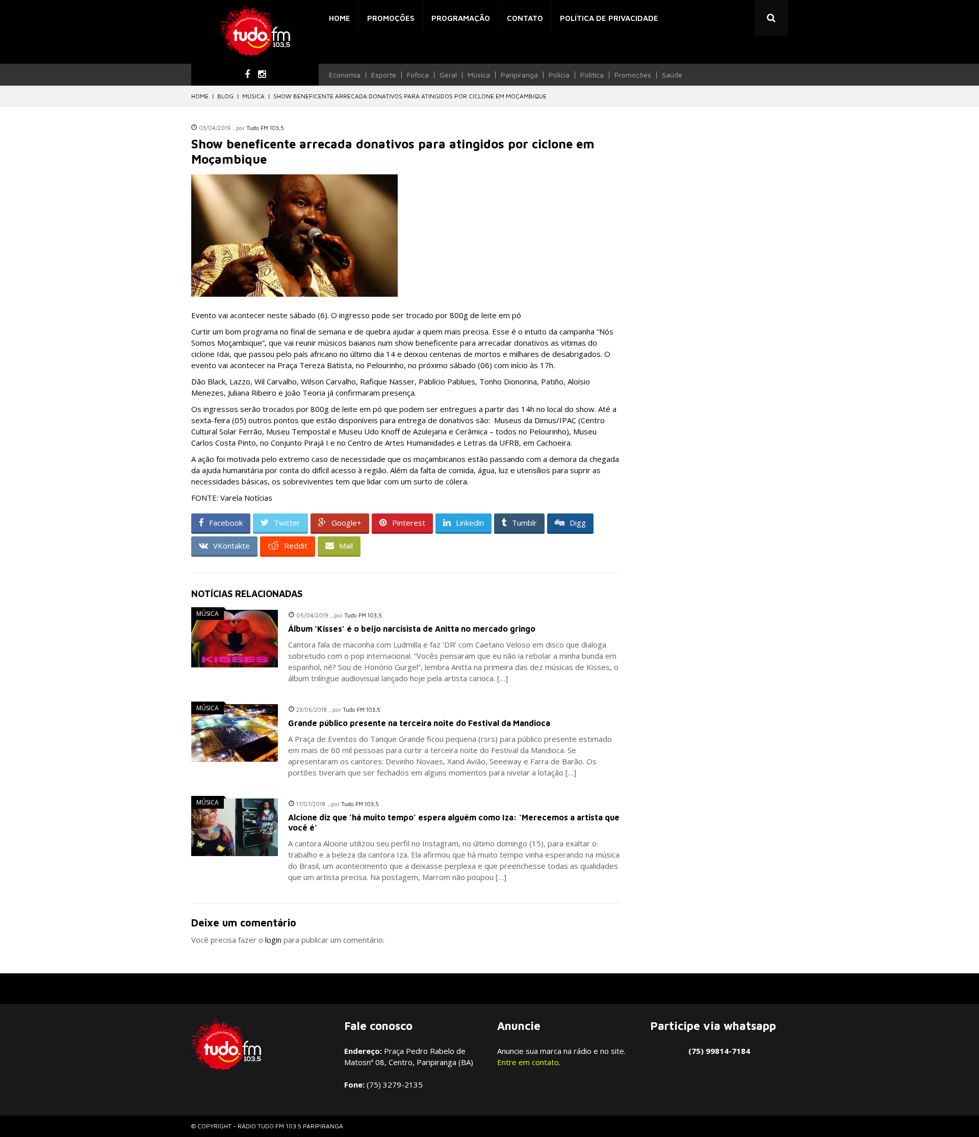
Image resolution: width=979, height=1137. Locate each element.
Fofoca (418, 75)
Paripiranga (519, 75)
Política (592, 75)
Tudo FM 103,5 (265, 127)
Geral (448, 75)
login (273, 940)
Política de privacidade (609, 18)
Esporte (383, 75)
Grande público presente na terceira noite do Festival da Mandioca (419, 723)
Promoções (391, 18)
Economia (344, 75)
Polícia (559, 75)
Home (339, 18)
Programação (460, 18)
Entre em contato (528, 1062)
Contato (525, 18)
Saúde (672, 75)
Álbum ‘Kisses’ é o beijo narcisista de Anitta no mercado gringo (411, 628)
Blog (225, 96)
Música (479, 75)
